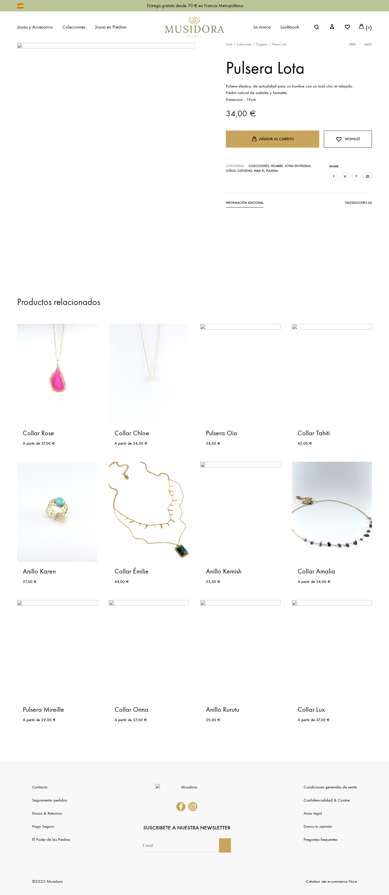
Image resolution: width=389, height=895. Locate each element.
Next (368, 44)
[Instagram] (192, 806)
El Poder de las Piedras (51, 839)
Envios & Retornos (47, 813)
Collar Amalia (316, 571)
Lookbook (290, 27)
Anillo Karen (39, 571)
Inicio (229, 44)
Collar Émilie (131, 571)
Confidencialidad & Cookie (327, 800)
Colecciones (73, 27)
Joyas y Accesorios (35, 27)
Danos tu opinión (318, 826)
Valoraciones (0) (358, 203)
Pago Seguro (43, 826)
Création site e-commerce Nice (331, 881)
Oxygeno (261, 44)
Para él (259, 171)
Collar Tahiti (314, 433)
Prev (352, 44)
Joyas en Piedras (110, 27)
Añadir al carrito (276, 139)
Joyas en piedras (298, 166)
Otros (231, 171)
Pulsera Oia (221, 433)
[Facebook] (180, 806)
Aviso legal (313, 813)
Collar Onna (131, 709)
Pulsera (272, 171)
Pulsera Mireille (43, 709)
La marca (262, 27)
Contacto (40, 787)
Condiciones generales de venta (330, 787)
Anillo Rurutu (222, 709)
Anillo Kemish (223, 571)
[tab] (244, 204)
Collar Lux (311, 709)
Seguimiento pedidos (49, 800)
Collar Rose (38, 433)
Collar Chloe (131, 433)
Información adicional (244, 203)
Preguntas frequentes (320, 839)
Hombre (277, 166)
